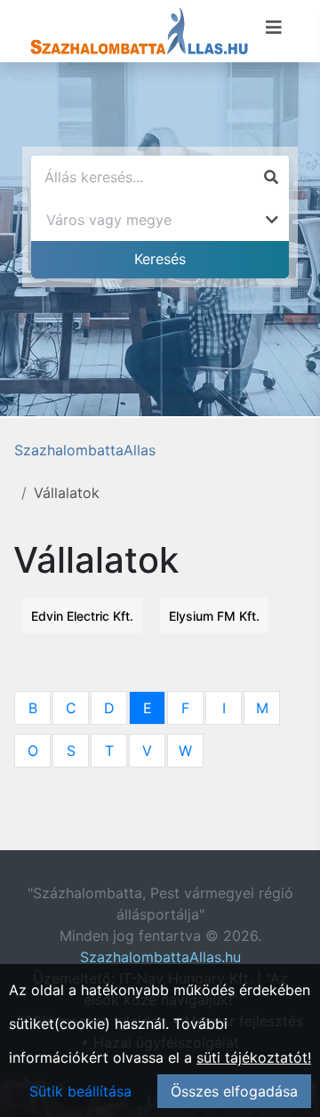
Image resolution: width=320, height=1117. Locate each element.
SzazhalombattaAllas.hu (160, 957)
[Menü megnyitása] (273, 27)
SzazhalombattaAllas (85, 450)
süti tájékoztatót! (253, 1057)
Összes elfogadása (234, 1091)
